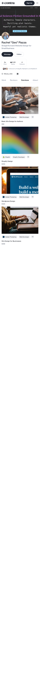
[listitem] (22, 63)
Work (4, 80)
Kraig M (18, 68)
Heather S (34, 68)
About (35, 80)
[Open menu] (37, 3)
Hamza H (25, 68)
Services (25, 80)
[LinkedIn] (18, 74)
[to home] (8, 3)
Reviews (13, 80)
